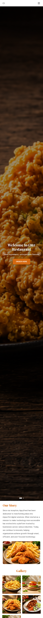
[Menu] (39, 3)
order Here (21, 262)
